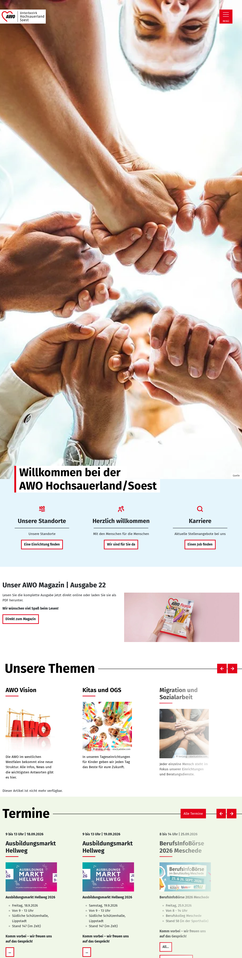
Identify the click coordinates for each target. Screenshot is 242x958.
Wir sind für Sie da (121, 544)
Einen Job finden (200, 544)
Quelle (236, 475)
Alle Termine (193, 814)
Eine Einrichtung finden (42, 544)
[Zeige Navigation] (226, 14)
